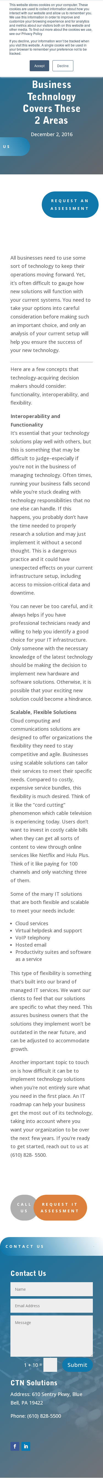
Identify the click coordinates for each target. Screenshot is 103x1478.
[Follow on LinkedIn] (25, 1446)
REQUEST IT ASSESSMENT (60, 1207)
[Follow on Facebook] (14, 1446)
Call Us (24, 1207)
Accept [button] (39, 65)
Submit (77, 1365)
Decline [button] (63, 65)
